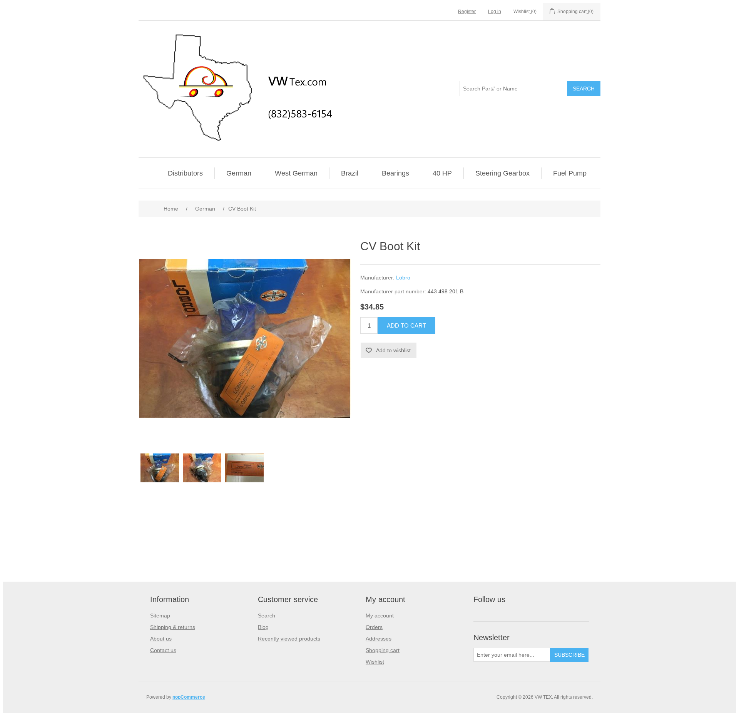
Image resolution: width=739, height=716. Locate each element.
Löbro (403, 277)
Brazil (349, 173)
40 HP (442, 173)
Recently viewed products (289, 639)
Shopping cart (383, 650)
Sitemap (160, 615)
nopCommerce (188, 697)
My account (380, 615)
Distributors (185, 173)
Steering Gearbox (502, 173)
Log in (494, 11)
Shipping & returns (172, 627)
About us (161, 639)
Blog (263, 627)
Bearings (395, 173)
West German (296, 173)
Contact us (163, 650)
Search (266, 615)
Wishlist (375, 662)
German (238, 173)
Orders (374, 627)
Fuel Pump (570, 173)
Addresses (378, 639)
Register (467, 11)
